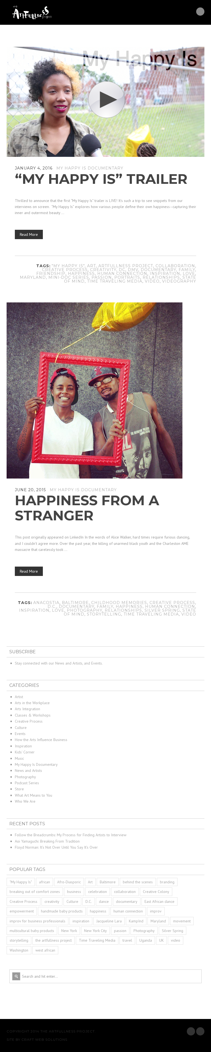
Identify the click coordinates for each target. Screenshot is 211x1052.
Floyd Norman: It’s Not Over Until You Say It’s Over (56, 847)
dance (104, 901)
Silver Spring (162, 610)
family (187, 269)
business (74, 891)
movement (182, 921)
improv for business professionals (37, 921)
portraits (127, 277)
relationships (161, 277)
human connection (122, 273)
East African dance (159, 901)
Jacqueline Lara (109, 921)
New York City (95, 930)
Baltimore (75, 602)
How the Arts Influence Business (41, 739)
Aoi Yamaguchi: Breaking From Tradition (47, 841)
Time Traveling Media (114, 281)
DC (122, 269)
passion (101, 277)
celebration (97, 891)
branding (167, 881)
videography (179, 281)
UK (161, 940)
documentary (158, 269)
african (44, 881)
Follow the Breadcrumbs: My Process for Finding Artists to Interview (70, 834)
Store (19, 788)
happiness (81, 273)
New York (69, 930)
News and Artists (28, 770)
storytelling (104, 614)
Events (20, 733)
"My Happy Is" (68, 265)
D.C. (52, 606)
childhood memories (119, 602)
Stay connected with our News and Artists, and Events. (59, 663)
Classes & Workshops (33, 715)
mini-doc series (68, 277)
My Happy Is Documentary (89, 168)
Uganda (145, 940)
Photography (84, 610)
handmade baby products (62, 911)
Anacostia (46, 602)
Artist (19, 696)
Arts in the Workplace (32, 702)
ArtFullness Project (125, 265)
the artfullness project (53, 940)
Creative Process (65, 269)
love (189, 273)
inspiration (165, 273)
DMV (133, 269)
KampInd (136, 921)
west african (45, 950)
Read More (29, 234)
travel (127, 940)
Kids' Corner (25, 752)
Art (91, 265)
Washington (19, 950)
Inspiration (23, 746)
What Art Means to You (33, 795)
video (152, 281)
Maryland (33, 277)
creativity (103, 269)
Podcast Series (27, 782)
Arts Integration (27, 708)
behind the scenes (138, 881)
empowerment (22, 911)
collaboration (175, 265)
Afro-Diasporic (69, 881)
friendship (50, 273)
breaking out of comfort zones (35, 891)
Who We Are (25, 801)
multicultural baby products (32, 930)
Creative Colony (156, 891)
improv (156, 911)
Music (19, 758)
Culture (21, 727)
